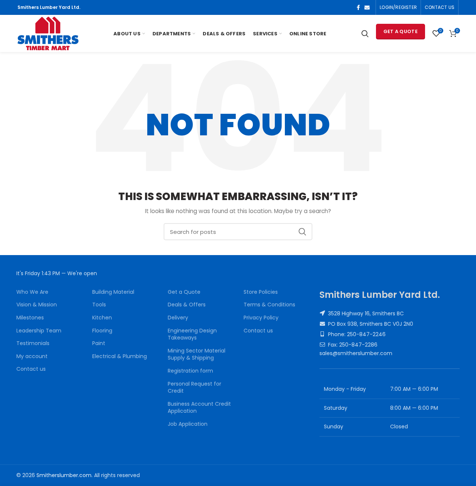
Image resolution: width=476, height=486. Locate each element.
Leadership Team (38, 330)
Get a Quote (400, 31)
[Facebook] (358, 7)
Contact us (31, 369)
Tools (99, 304)
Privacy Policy (261, 317)
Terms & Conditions (269, 304)
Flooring (102, 330)
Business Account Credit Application (199, 407)
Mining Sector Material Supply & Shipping (196, 354)
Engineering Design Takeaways (192, 334)
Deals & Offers (187, 304)
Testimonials (32, 343)
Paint (98, 343)
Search (302, 231)
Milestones (30, 317)
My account (32, 356)
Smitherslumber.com (63, 475)
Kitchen (102, 317)
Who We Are (32, 292)
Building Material (113, 292)
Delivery (178, 317)
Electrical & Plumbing (119, 356)
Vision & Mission (36, 304)
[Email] (367, 7)
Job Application (188, 424)
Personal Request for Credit (194, 387)
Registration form (190, 370)
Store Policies (261, 292)
